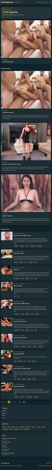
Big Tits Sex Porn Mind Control (9, 438)
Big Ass (8, 426)
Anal (50, 2)
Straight (10, 429)
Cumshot (22, 426)
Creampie (16, 429)
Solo (18, 426)
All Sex (46, 2)
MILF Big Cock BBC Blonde (8, 453)
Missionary (28, 426)
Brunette (33, 426)
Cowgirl (38, 426)
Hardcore (38, 2)
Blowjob (42, 2)
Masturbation (26, 429)
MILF (21, 429)
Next (24, 402)
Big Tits (13, 426)
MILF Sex (4, 445)
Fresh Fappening (7, 2)
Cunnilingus (5, 429)
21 (19, 402)
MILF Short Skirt (6, 442)
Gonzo (4, 426)
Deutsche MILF (5, 449)
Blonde (43, 426)
